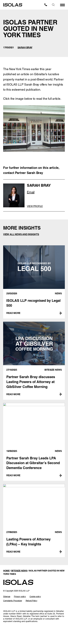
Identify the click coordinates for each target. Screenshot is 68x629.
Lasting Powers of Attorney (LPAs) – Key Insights (34, 520)
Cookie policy (35, 596)
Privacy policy (20, 596)
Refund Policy (31, 600)
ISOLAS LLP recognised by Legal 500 (34, 281)
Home (6, 570)
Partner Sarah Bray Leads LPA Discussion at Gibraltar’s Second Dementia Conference (34, 442)
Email (30, 192)
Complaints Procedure (12, 600)
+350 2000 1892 (45, 5)
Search (53, 5)
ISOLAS (12, 5)
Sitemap (6, 596)
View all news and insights (21, 234)
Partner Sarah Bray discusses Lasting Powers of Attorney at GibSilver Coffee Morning (34, 361)
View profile (35, 206)
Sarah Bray (25, 47)
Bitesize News (19, 570)
